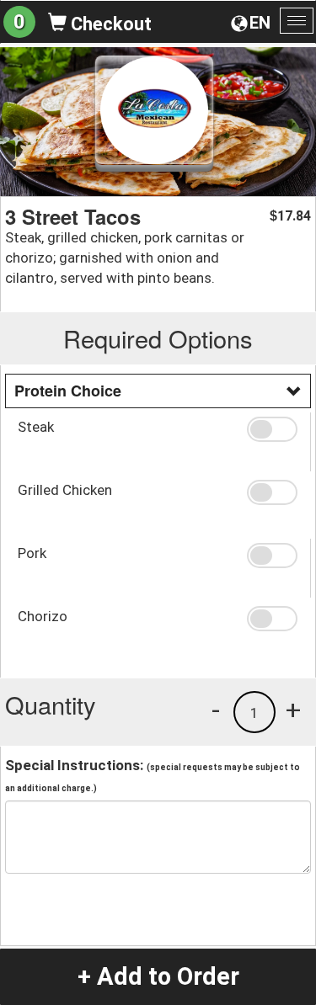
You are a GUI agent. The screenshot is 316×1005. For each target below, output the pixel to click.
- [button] (216, 710)
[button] (272, 429)
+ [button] (293, 710)
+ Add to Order (158, 976)
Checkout (109, 24)
